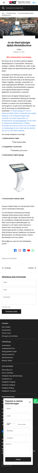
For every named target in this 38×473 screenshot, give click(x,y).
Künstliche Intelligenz (8, 385)
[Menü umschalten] (4, 2)
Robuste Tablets (7, 360)
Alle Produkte (6, 327)
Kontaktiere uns (7, 379)
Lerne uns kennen (7, 366)
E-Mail (7, 241)
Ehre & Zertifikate (7, 373)
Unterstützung (6, 341)
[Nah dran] (30, 402)
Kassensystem (6, 330)
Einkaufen (5, 323)
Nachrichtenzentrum (8, 396)
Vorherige (7, 268)
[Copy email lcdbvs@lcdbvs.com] (33, 2)
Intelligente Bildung (8, 388)
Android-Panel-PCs (8, 354)
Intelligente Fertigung (8, 382)
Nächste (31, 268)
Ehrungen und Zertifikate (10, 336)
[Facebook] (3, 431)
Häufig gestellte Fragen (9, 351)
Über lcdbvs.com (7, 370)
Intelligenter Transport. (9, 391)
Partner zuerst (6, 333)
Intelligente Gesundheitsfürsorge (12, 376)
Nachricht (8, 444)
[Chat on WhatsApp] (35, 2)
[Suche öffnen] (3, 8)
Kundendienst (6, 345)
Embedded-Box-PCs (8, 348)
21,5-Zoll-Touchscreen (19, 121)
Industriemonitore (7, 357)
